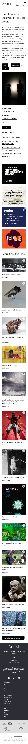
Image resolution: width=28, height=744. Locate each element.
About (5, 708)
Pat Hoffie (4, 445)
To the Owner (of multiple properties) (11, 155)
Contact (6, 714)
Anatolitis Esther (6, 633)
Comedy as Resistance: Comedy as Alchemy (11, 148)
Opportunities (7, 703)
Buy (5, 65)
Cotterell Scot (5, 406)
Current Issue (7, 682)
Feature (4, 122)
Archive (6, 687)
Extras (5, 691)
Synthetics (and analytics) (9, 517)
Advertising (6, 710)
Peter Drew (6, 108)
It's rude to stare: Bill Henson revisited (13, 604)
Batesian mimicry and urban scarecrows (13, 310)
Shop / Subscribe (8, 695)
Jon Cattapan (5, 545)
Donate (5, 712)
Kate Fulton (5, 312)
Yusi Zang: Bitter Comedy (11, 137)
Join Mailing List (8, 697)
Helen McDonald (6, 607)
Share (6, 128)
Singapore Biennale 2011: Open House (13, 442)
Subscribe (15, 65)
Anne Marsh (5, 572)
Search (5, 716)
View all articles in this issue (12, 638)
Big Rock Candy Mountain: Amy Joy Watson (12, 338)
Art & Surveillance (9, 118)
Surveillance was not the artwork (11, 275)
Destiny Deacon (6, 368)
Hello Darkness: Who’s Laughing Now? (10, 142)
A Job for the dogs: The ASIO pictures (13, 477)
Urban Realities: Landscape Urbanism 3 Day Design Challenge (13, 629)
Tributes (6, 689)
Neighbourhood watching (9, 365)
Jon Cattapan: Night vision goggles (12, 543)
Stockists (6, 699)
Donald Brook (5, 519)
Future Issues (7, 701)
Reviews (6, 685)
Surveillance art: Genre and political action (12, 568)
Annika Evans (5, 342)
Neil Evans (5, 277)
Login (5, 68)
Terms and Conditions (18, 736)
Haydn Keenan (6, 480)
